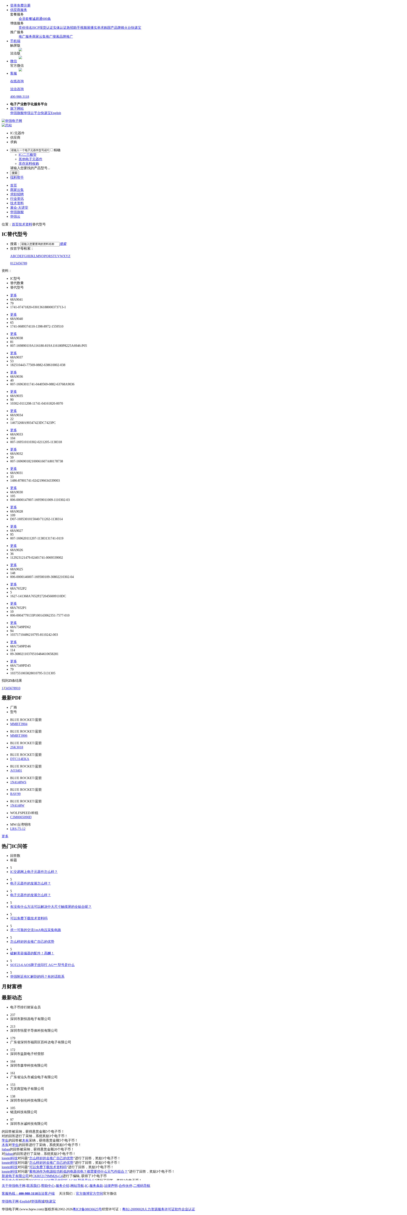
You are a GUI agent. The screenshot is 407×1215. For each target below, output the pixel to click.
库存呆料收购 (29, 163)
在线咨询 (17, 81)
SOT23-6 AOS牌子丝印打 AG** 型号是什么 (42, 965)
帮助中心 (48, 1185)
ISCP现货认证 (42, 27)
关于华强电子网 (13, 1185)
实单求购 (100, 27)
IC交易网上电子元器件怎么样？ (34, 872)
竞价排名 (25, 27)
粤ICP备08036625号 (87, 1209)
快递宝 (136, 27)
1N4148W (17, 805)
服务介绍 (62, 1185)
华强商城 (38, 1201)
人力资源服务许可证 (159, 1209)
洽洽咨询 (17, 89)
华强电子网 (10, 1201)
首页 (13, 185)
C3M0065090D (21, 817)
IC (86, 1185)
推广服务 (25, 36)
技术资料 (17, 203)
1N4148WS (18, 782)
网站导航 (77, 1185)
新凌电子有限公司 (15, 1176)
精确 (57, 150)
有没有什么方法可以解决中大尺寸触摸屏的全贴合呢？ (51, 906)
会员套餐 (25, 19)
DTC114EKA (19, 759)
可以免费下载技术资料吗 (28, 918)
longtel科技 (10, 1158)
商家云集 (17, 190)
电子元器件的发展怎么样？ (30, 883)
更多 (13, 295)
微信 (13, 61)
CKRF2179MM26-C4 (47, 1176)
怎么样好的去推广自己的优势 (32, 941)
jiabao (6, 1149)
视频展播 (87, 27)
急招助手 (73, 27)
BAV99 (15, 794)
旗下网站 (17, 108)
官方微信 (110, 1193)
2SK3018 (16, 747)
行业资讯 (17, 198)
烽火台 (126, 27)
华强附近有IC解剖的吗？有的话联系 (37, 976)
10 (18, 688)
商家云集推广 (42, 36)
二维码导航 (141, 1185)
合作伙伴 (125, 1185)
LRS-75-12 (17, 829)
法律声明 (111, 1185)
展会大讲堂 (19, 207)
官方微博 (82, 1193)
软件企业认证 (185, 1209)
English (56, 113)
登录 (13, 5)
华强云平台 (32, 113)
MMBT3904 (18, 724)
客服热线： (20, 1193)
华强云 (15, 216)
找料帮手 (17, 177)
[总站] (7, 125)
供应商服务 (18, 10)
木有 (25, 1140)
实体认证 (60, 27)
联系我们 (33, 1185)
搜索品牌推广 (63, 36)
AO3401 (16, 770)
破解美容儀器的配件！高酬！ (32, 953)
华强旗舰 (17, 113)
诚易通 (37, 19)
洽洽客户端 (46, 1193)
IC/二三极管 (27, 154)
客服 (13, 73)
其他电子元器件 (30, 159)
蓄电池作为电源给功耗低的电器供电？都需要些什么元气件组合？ (78, 1171)
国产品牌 (114, 27)
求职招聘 (17, 194)
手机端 (15, 41)
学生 (5, 1140)
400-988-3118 (19, 96)
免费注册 (24, 5)
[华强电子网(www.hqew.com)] (12, 121)
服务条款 (96, 1185)
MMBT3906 (18, 735)
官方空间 (96, 1193)
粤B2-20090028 (133, 1209)
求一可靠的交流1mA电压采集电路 (35, 930)
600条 (46, 19)
